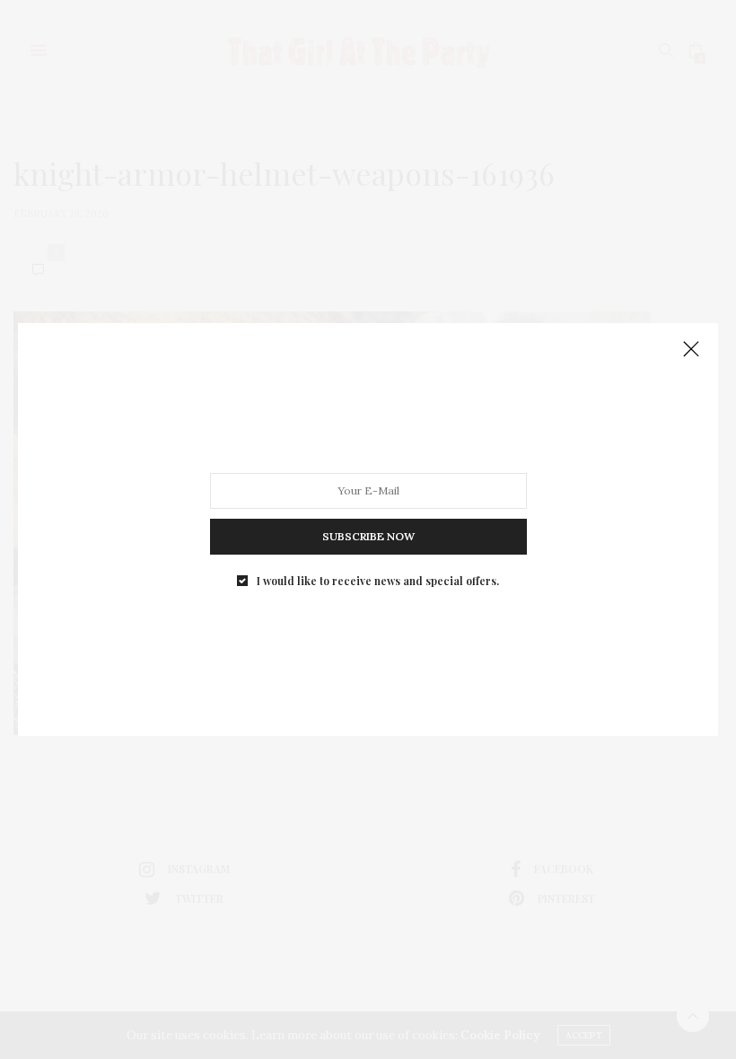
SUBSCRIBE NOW (368, 536)
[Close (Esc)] (691, 350)
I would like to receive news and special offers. (378, 580)
